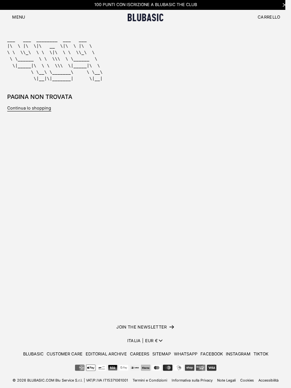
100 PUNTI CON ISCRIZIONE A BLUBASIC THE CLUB (145, 4)
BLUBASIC (33, 354)
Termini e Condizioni (150, 380)
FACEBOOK (211, 354)
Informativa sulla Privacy (192, 380)
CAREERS (139, 354)
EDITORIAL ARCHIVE (106, 354)
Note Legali (226, 380)
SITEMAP (161, 354)
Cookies (247, 380)
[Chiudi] (284, 4)
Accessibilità (268, 380)
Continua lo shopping (29, 108)
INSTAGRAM (238, 354)
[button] (18, 17)
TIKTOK (260, 354)
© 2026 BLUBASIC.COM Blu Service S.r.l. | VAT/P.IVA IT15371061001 (70, 380)
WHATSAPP (185, 354)
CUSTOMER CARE (65, 354)
